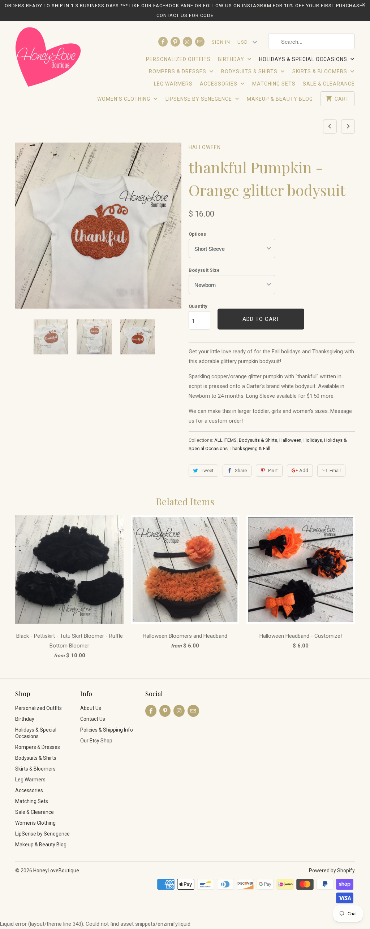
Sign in (221, 42)
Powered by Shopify (332, 870)
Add (303, 470)
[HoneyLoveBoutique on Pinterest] (175, 42)
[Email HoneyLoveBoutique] (200, 42)
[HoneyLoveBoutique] (48, 58)
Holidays (313, 440)
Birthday (232, 59)
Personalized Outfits (178, 59)
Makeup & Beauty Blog (280, 99)
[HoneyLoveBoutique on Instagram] (187, 42)
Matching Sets (274, 84)
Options (197, 234)
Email (335, 470)
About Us (90, 708)
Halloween (205, 147)
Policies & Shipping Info (106, 730)
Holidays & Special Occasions (304, 59)
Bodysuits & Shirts (250, 71)
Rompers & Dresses (178, 71)
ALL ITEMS (225, 440)
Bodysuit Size (204, 270)
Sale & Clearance (329, 84)
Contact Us (92, 719)
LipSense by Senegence (199, 99)
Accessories (219, 84)
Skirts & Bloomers (320, 71)
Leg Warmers (173, 84)
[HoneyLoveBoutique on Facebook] (163, 42)
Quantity (198, 306)
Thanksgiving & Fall (250, 448)
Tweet (207, 470)
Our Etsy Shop (96, 740)
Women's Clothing (124, 99)
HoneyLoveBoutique (56, 870)
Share (241, 470)
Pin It (273, 470)
